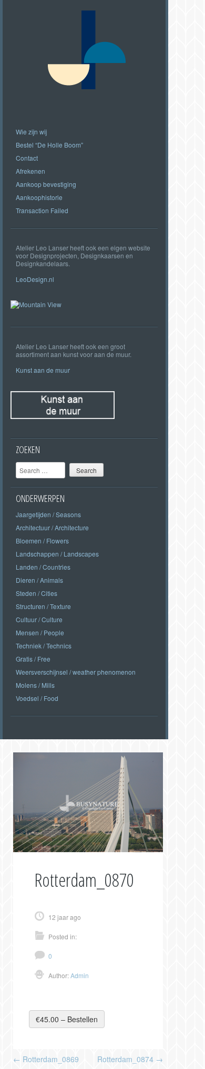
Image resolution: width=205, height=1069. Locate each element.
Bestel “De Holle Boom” (49, 144)
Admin (79, 975)
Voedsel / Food (37, 698)
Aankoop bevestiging (46, 184)
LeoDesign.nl (35, 279)
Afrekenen (30, 170)
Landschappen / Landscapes (57, 553)
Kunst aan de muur (43, 369)
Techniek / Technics (43, 645)
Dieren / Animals (39, 579)
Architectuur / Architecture (52, 527)
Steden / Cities (36, 593)
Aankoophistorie (39, 197)
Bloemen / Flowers (42, 540)
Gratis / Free (33, 658)
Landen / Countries (43, 566)
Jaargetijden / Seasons (48, 514)
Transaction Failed (42, 210)
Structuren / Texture (43, 606)
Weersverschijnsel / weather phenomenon (76, 671)
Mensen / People (40, 632)
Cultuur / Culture (39, 619)
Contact (27, 157)
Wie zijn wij (31, 131)
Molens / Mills (35, 684)
